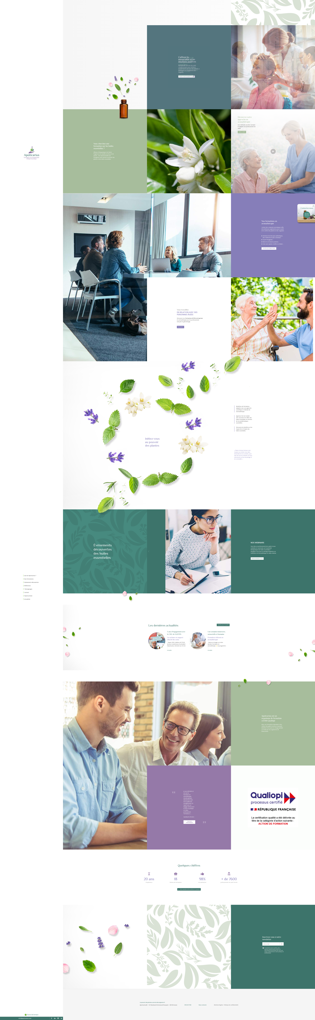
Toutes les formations (269, 248)
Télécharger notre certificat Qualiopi (190, 889)
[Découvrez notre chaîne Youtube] (61, 1018)
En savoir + (180, 326)
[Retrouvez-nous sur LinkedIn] (54, 1018)
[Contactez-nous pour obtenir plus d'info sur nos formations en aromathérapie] (307, 214)
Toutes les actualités (223, 625)
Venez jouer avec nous (257, 559)
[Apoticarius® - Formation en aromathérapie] (31, 153)
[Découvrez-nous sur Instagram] (58, 1018)
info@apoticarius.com (25, 1018)
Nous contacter (203, 1005)
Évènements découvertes (185, 76)
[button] (148, 319)
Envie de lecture (32, 1015)
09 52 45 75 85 (187, 1005)
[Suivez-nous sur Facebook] (51, 1018)
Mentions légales (218, 1005)
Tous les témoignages (189, 822)
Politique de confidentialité (231, 1005)
